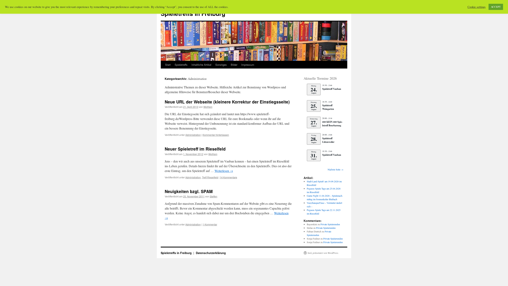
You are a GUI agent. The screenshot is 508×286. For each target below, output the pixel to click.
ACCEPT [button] (496, 7)
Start (168, 65)
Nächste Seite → (335, 169)
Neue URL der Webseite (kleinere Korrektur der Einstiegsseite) (227, 102)
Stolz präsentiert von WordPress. (323, 252)
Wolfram (207, 106)
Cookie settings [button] (477, 7)
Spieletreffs (181, 65)
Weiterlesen (224, 171)
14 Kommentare (228, 177)
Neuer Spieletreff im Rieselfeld (195, 149)
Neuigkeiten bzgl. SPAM (189, 191)
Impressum (247, 65)
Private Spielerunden (330, 224)
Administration (193, 134)
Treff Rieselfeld (210, 177)
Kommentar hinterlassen (216, 134)
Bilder (234, 65)
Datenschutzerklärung (211, 253)
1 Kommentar (210, 224)
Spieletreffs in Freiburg (176, 253)
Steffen (213, 196)
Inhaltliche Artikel (201, 65)
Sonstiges (221, 65)
